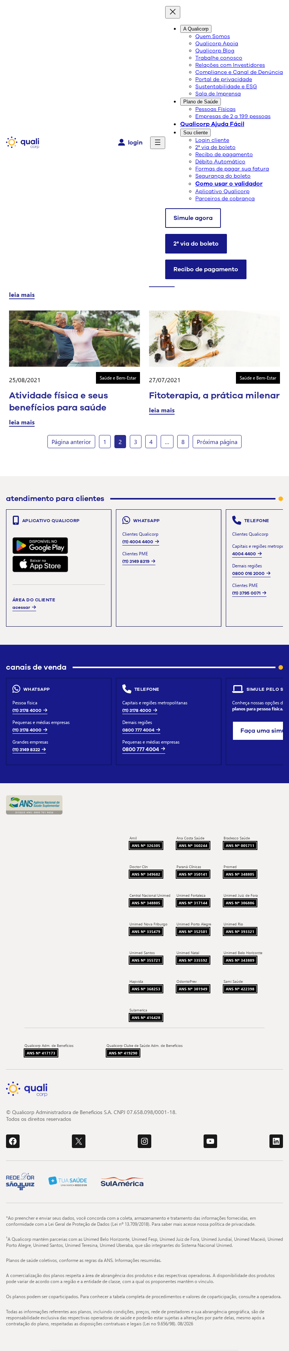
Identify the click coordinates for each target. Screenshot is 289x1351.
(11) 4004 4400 (137, 542)
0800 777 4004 (138, 730)
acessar (21, 607)
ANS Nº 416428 (146, 1017)
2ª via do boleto (196, 244)
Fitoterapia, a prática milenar (214, 395)
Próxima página (217, 442)
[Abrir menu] (157, 143)
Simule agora (193, 218)
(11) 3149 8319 (135, 561)
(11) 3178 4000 (26, 710)
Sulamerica (138, 1010)
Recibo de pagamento (205, 269)
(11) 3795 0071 (246, 593)
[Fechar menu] (172, 12)
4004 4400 (244, 554)
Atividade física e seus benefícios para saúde (58, 401)
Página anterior (71, 442)
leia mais (22, 294)
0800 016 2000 (248, 573)
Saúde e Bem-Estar (118, 378)
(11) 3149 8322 (26, 750)
